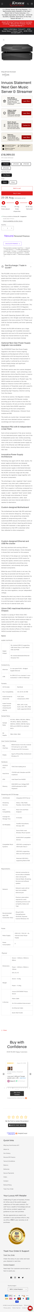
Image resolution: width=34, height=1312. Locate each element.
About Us (6, 1149)
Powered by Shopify (17, 1305)
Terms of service (16, 1307)
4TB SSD (26, 164)
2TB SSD (16, 164)
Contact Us (26, 125)
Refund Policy (7, 1185)
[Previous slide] (3, 1074)
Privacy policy (7, 1307)
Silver (13, 182)
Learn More (26, 101)
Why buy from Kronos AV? (11, 1145)
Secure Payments (8, 1173)
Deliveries (6, 1169)
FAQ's (5, 1177)
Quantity (3, 224)
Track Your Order (8, 1189)
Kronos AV (9, 1305)
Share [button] (5, 1030)
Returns (5, 1165)
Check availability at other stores (12, 221)
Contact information (27, 1307)
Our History (7, 1153)
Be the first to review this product (17, 1121)
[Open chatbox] (30, 1308)
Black (5, 182)
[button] (2, 4)
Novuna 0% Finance (9, 1157)
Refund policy (27, 1305)
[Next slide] (30, 1074)
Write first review (17, 1125)
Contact (5, 1181)
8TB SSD (6, 168)
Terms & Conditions (9, 1161)
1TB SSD (6, 164)
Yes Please (6, 175)
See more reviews (17, 1093)
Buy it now (17, 193)
